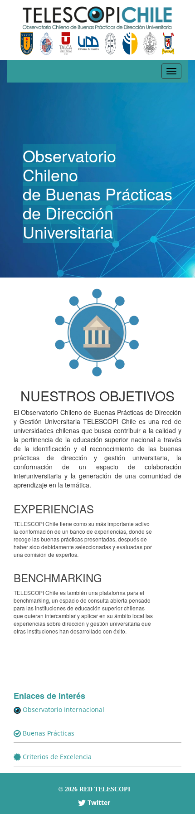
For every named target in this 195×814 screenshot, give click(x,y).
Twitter (98, 802)
